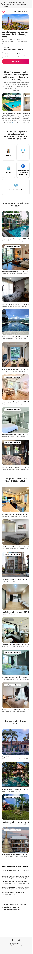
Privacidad (12, 945)
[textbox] (9, 56)
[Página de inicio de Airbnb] (3, 11)
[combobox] (16, 49)
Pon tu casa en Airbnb (21, 11)
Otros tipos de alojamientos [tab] (10, 870)
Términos (20, 945)
